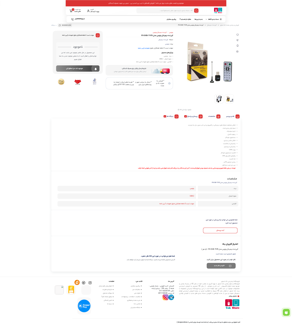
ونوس (167, 44)
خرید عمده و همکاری (133, 300)
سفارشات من (136, 289)
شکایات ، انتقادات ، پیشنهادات (130, 297)
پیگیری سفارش (171, 19)
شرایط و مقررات (107, 289)
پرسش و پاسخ (192, 116)
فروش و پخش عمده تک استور (229, 25)
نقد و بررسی (230, 116)
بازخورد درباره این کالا (185, 110)
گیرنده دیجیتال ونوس (160, 32)
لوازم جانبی (105, 28)
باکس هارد (73, 27)
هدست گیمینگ (143, 27)
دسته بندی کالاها (213, 19)
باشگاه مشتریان (135, 307)
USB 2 (192, 196)
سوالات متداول (107, 293)
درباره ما (109, 304)
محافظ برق (87, 27)
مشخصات (211, 116)
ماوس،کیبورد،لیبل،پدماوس (179, 28)
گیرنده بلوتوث (127, 27)
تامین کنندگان (108, 300)
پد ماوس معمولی (164, 27)
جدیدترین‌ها (198, 19)
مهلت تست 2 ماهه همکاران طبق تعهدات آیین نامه (176, 204)
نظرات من (137, 293)
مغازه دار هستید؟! (185, 19)
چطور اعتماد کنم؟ (106, 297)
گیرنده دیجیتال (163, 40)
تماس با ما (137, 304)
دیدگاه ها (170, 116)
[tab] (232, 116)
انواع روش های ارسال (105, 286)
